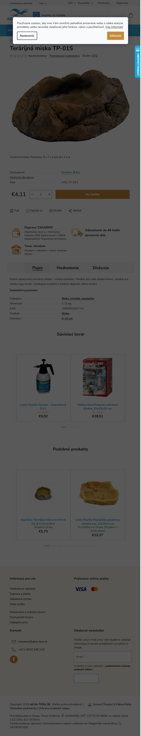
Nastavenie (27, 36)
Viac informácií (114, 27)
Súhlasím (115, 36)
